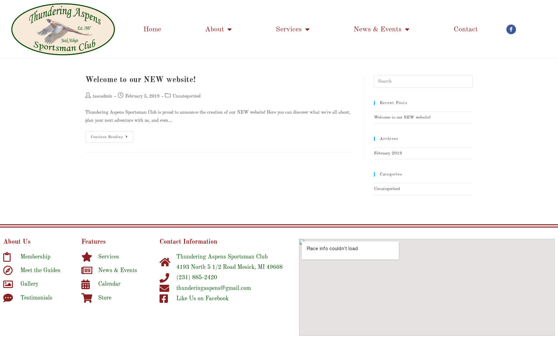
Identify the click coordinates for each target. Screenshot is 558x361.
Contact (466, 29)
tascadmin (102, 96)
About (214, 29)
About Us (17, 242)
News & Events (378, 29)
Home (152, 29)
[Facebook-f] (511, 29)
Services (289, 29)
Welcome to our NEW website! (140, 80)
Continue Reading (112, 135)
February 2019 (388, 153)
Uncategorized (186, 96)
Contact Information (188, 242)
